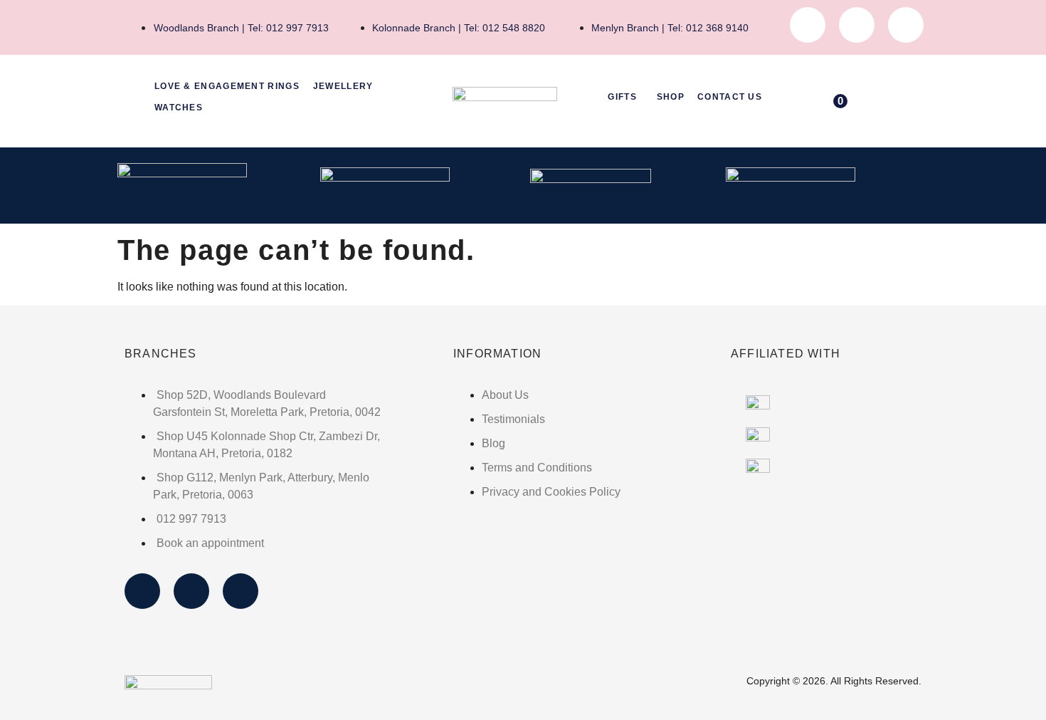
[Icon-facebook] (807, 25)
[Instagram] (857, 25)
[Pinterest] (906, 25)
